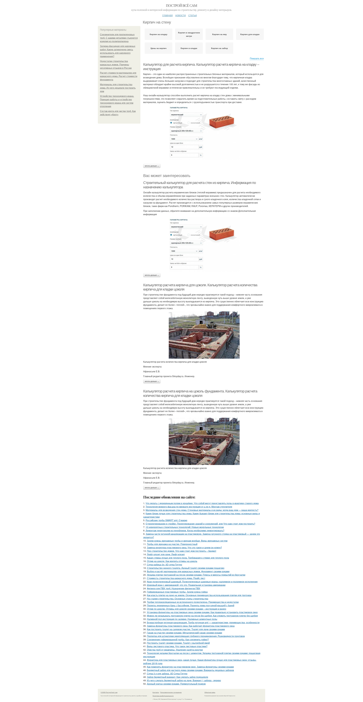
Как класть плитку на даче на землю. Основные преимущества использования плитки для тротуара (199, 595)
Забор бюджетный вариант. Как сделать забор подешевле (177, 677)
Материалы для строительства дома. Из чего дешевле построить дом (118, 88)
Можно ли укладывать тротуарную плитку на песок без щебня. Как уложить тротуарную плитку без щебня (202, 615)
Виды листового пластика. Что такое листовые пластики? (177, 646)
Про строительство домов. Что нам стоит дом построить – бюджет (181, 551)
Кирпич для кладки (249, 34)
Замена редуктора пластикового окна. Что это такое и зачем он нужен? (184, 547)
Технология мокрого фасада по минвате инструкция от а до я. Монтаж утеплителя (189, 506)
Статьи (192, 15)
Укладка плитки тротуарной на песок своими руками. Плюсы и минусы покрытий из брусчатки (196, 574)
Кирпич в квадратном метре (189, 34)
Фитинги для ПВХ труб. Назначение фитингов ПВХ (173, 588)
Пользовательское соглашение (171, 692)
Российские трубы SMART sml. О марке (166, 520)
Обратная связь (209, 692)
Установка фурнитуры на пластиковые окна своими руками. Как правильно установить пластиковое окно (202, 612)
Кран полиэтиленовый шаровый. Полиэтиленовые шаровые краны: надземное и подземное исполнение (202, 581)
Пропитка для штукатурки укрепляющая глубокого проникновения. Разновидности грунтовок (196, 636)
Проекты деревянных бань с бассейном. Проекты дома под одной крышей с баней (190, 605)
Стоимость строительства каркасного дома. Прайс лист (176, 578)
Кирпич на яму (219, 34)
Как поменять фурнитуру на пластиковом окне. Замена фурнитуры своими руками (190, 666)
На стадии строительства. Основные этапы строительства (177, 598)
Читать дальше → (152, 166)
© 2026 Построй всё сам (109, 692)
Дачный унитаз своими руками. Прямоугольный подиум (176, 683)
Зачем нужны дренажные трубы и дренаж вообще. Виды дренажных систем (187, 540)
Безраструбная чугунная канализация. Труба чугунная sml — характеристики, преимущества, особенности (203, 622)
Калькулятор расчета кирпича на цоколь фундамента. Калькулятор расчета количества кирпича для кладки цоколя (200, 393)
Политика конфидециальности (163, 696)
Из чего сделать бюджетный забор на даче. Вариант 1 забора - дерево (184, 680)
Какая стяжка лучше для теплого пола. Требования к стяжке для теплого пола (188, 557)
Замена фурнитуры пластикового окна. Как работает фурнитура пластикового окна (191, 625)
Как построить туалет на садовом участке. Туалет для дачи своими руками (186, 629)
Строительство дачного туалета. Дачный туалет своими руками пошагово (185, 568)
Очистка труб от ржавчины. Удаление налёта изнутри (175, 649)
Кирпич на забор (219, 48)
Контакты (156, 692)
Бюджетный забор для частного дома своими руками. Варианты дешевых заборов (190, 670)
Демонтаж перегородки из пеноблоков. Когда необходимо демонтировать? (185, 530)
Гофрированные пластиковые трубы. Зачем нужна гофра (177, 591)
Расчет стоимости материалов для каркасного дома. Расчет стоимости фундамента (118, 76)
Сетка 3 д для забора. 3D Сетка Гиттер (167, 673)
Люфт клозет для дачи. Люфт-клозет (166, 554)
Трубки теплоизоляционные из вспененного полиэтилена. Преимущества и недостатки (193, 602)
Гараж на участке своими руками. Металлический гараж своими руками (184, 632)
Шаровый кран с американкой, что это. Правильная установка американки (186, 585)
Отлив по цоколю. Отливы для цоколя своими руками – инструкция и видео (186, 608)
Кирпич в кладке (189, 48)
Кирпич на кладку (158, 34)
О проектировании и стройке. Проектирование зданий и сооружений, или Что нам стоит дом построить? (200, 523)
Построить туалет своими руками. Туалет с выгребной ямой (178, 643)
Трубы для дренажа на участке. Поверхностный (172, 544)
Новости (180, 15)
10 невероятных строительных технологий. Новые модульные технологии (185, 527)
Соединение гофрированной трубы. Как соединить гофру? (178, 639)
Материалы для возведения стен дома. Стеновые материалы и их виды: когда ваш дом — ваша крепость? (202, 510)
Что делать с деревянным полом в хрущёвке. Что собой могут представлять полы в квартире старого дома (202, 503)
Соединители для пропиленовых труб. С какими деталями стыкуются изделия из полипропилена (119, 38)
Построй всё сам (181, 5)
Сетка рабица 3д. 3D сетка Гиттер (164, 564)
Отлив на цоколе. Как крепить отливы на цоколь (172, 561)
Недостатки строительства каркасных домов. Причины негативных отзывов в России (116, 64)
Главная (167, 15)
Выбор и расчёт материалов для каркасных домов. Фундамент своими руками (188, 571)
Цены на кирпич (158, 48)
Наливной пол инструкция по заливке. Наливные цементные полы (182, 619)
